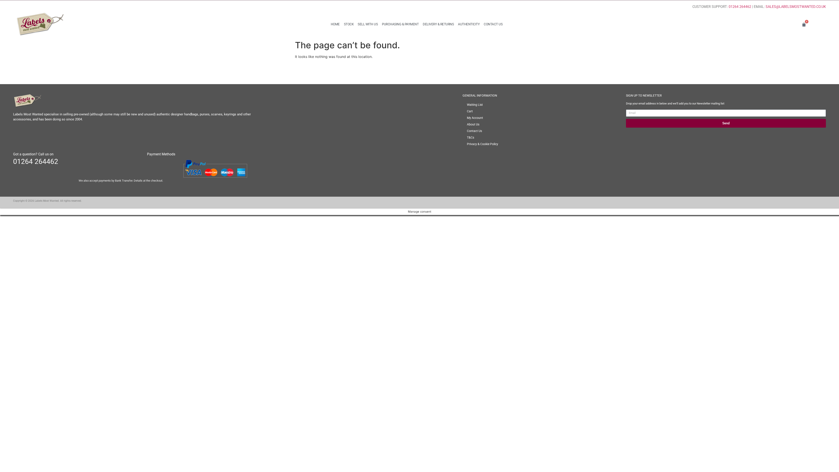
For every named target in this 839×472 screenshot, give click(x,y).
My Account (475, 118)
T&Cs (470, 137)
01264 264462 (740, 7)
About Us (473, 124)
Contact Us (493, 24)
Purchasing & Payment (400, 24)
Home (335, 24)
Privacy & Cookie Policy (482, 144)
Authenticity (469, 24)
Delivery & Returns (438, 24)
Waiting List (475, 104)
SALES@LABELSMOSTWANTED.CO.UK (796, 7)
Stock (349, 24)
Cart (470, 111)
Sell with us (368, 24)
